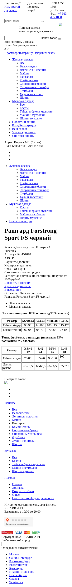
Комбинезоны (29, 80)
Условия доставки (24, 132)
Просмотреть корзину (18, 53)
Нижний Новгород (21, 571)
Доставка (18, 487)
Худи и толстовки (31, 94)
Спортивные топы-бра (34, 87)
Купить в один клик (17, 286)
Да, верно (10, 10)
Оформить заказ (44, 53)
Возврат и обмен (23, 491)
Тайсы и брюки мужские (36, 111)
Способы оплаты (23, 135)
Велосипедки (28, 66)
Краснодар (16, 568)
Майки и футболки (32, 115)
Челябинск (16, 582)
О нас (16, 494)
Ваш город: (19, 128)
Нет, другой (12, 6)
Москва (14, 554)
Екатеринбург (18, 564)
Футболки (26, 90)
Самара (14, 578)
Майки (24, 73)
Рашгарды (26, 76)
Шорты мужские (31, 118)
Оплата (17, 484)
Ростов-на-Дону (19, 561)
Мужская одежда (23, 101)
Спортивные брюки (33, 83)
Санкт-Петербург (20, 557)
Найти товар (49, 37)
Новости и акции (23, 121)
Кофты (24, 108)
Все (22, 63)
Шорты (24, 97)
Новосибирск (18, 575)
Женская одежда (22, 59)
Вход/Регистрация (24, 125)
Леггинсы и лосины (33, 69)
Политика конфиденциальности (33, 498)
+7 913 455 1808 (58, 15)
